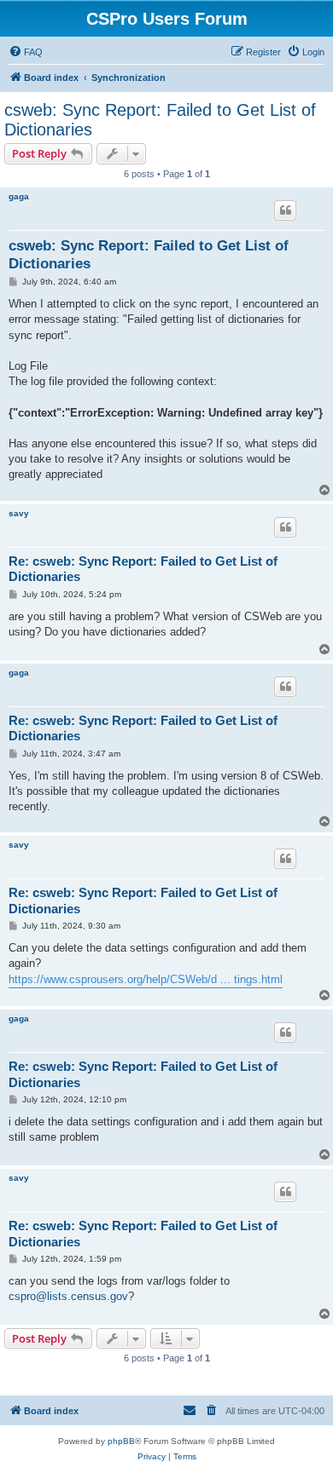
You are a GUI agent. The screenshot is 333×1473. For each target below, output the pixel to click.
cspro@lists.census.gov (68, 1296)
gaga (19, 196)
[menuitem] (26, 52)
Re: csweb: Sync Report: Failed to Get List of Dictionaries (143, 569)
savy (19, 513)
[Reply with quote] (285, 210)
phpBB (121, 1441)
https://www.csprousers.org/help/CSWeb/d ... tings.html (146, 979)
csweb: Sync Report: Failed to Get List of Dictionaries (160, 120)
